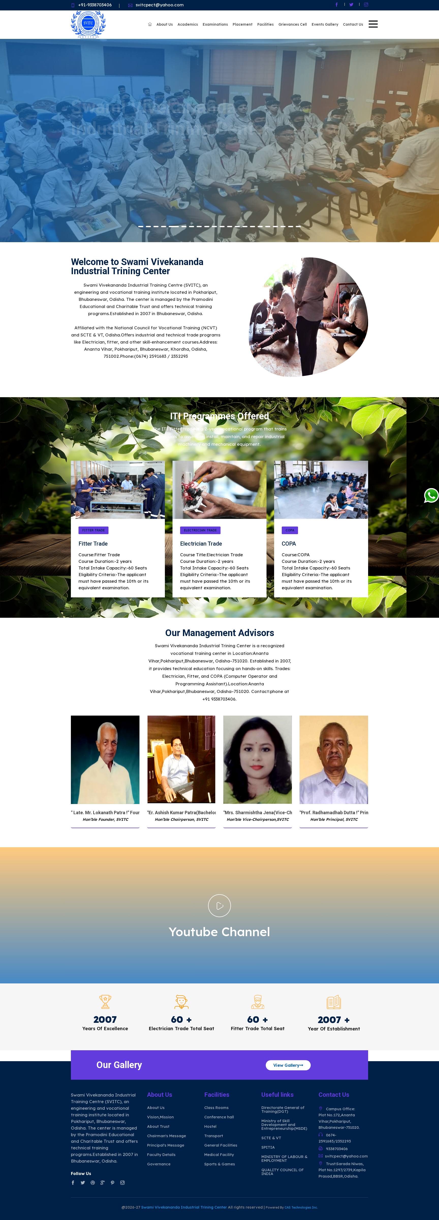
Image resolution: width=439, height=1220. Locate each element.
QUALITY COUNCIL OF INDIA (282, 1172)
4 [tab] (163, 226)
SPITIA (268, 1147)
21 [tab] (298, 226)
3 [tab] (156, 226)
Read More (91, 177)
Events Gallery (325, 24)
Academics (188, 24)
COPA (290, 530)
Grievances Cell (292, 24)
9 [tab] (206, 226)
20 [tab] (290, 226)
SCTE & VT (271, 1138)
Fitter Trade (93, 530)
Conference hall (219, 1117)
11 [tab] (222, 226)
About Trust (158, 1126)
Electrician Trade (200, 530)
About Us (164, 24)
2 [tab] (148, 226)
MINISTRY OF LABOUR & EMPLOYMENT (284, 1158)
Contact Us (353, 24)
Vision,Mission (160, 1117)
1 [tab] (140, 226)
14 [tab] (244, 226)
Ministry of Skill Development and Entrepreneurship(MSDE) (284, 1124)
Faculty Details (161, 1154)
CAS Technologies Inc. (301, 1207)
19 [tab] (283, 226)
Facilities (265, 24)
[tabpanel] (219, 140)
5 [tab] (171, 226)
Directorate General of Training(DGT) (282, 1109)
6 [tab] (178, 226)
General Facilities (220, 1145)
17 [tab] (267, 226)
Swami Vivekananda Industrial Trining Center (184, 1207)
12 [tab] (229, 226)
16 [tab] (260, 226)
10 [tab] (214, 226)
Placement (243, 24)
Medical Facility (219, 1154)
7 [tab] (189, 226)
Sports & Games (219, 1164)
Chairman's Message (166, 1136)
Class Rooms (216, 1107)
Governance (158, 1164)
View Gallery (286, 1065)
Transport (213, 1136)
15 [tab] (252, 226)
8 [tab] (199, 226)
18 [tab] (275, 226)
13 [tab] (237, 226)
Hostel (210, 1126)
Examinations (215, 24)
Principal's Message (165, 1145)
